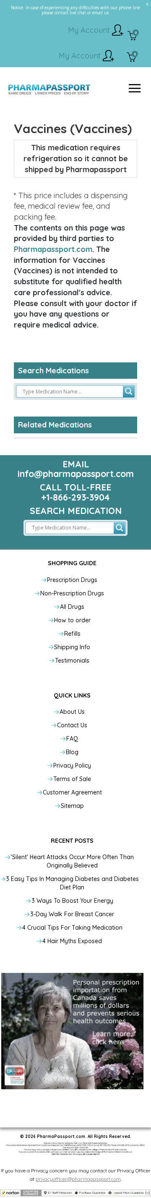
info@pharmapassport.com (76, 473)
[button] (75, 1192)
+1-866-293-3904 (75, 497)
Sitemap (72, 806)
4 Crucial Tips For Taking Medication (72, 927)
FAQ (72, 738)
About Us (72, 712)
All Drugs (72, 607)
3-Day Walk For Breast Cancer (72, 914)
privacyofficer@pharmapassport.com (78, 1179)
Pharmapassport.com (53, 249)
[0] (132, 36)
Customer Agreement (72, 792)
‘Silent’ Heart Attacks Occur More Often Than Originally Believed (72, 861)
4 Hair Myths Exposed (72, 941)
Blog (72, 752)
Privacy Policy (72, 765)
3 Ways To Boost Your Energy (72, 900)
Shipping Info (72, 647)
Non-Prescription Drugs (72, 593)
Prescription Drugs (72, 580)
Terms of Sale (72, 779)
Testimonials (72, 660)
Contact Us (72, 725)
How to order (72, 620)
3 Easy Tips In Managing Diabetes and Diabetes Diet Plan (72, 883)
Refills (72, 633)
